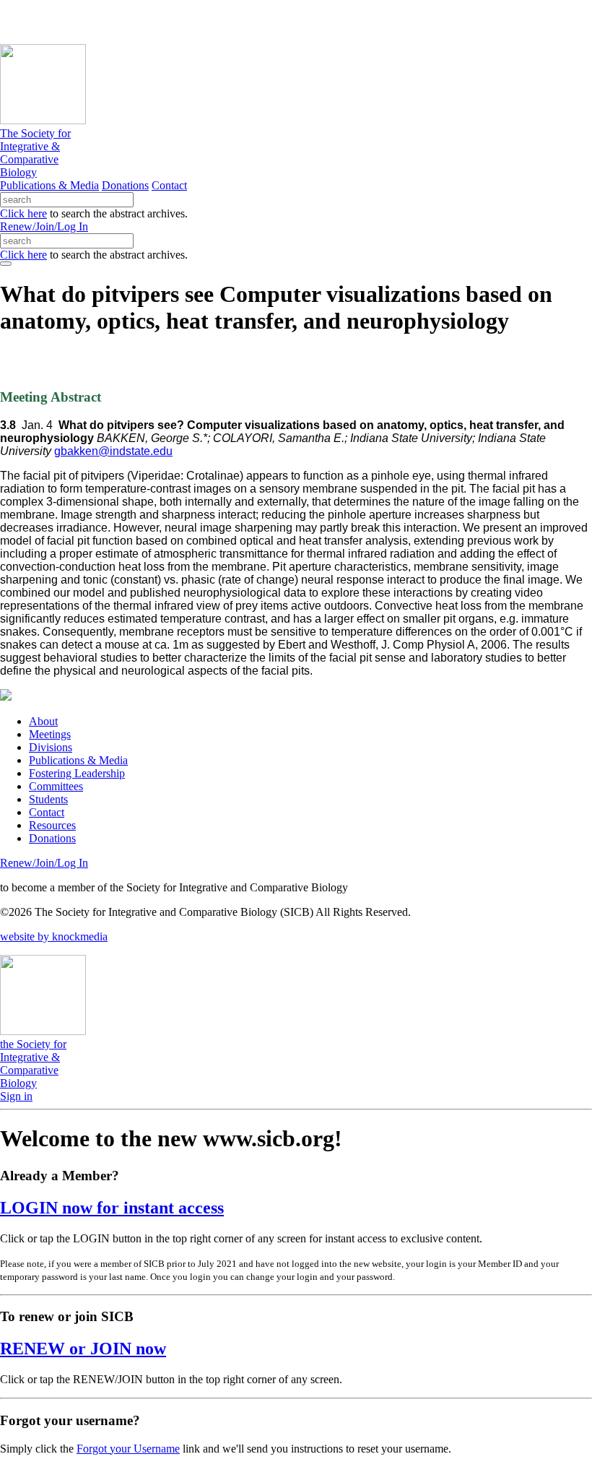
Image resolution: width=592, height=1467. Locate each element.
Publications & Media (49, 185)
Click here (23, 213)
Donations (125, 185)
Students (48, 799)
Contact (169, 185)
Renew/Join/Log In (44, 226)
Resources (52, 825)
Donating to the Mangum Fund (394, 21)
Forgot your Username (128, 1448)
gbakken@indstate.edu (113, 451)
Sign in (16, 1096)
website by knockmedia (54, 936)
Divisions (50, 747)
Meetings (50, 734)
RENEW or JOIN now (83, 1348)
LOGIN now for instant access (112, 1207)
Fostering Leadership (77, 773)
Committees (56, 786)
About (43, 721)
